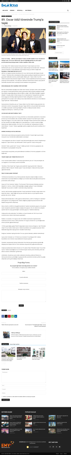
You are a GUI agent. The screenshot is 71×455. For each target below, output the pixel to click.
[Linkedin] (15, 316)
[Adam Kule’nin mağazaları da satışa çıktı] (52, 417)
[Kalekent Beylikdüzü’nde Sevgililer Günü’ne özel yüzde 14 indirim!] (52, 40)
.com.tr (24, 442)
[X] (67, 1)
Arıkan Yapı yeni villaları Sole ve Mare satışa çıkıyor (53, 81)
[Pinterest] (9, 316)
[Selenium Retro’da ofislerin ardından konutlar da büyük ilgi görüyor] (52, 27)
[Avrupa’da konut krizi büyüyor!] (65, 64)
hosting (30, 442)
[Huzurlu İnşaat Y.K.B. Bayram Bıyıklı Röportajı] (53, 64)
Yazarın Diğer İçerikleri (14, 344)
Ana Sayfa (3, 14)
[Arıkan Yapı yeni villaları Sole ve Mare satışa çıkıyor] (53, 75)
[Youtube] (68, 1)
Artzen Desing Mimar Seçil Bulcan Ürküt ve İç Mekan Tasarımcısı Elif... (64, 81)
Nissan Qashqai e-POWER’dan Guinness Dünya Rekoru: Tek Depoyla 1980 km (15, 423)
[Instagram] (65, 1)
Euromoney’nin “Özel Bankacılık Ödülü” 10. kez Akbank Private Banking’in (35, 325)
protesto (9, 310)
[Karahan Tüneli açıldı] (52, 47)
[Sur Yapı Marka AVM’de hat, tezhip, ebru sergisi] (39, 352)
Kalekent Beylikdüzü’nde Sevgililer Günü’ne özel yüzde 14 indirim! (63, 40)
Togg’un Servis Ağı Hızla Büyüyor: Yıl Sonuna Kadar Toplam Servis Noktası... (16, 417)
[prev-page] (2, 363)
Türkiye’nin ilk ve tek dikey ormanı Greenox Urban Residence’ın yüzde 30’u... (63, 430)
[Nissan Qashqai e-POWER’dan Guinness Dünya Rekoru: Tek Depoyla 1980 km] (5, 424)
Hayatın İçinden (14, 14)
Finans (18, 356)
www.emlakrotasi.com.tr (24, 453)
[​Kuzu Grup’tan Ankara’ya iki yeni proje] (28, 431)
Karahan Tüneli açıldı (61, 45)
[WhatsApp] (12, 316)
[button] (67, 10)
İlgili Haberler (5, 344)
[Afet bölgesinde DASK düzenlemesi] (24, 352)
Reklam (65, 453)
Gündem (8, 14)
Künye (61, 453)
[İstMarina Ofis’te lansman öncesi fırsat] (28, 424)
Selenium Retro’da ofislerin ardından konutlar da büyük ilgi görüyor (62, 26)
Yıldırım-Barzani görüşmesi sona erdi (10, 324)
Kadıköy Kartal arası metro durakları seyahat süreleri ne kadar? (38, 417)
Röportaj (50, 67)
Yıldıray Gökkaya (7, 25)
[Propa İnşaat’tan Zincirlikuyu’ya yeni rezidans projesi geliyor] (52, 34)
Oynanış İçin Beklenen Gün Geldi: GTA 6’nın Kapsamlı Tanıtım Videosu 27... (16, 430)
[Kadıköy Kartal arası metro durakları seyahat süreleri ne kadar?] (28, 417)
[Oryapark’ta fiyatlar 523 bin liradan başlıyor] (52, 424)
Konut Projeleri (51, 78)
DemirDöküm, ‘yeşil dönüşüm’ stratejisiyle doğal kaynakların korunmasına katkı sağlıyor (7, 359)
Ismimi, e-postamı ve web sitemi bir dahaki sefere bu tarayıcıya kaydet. (19, 396)
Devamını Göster (58, 52)
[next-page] (4, 363)
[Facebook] (63, 1)
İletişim (57, 453)
